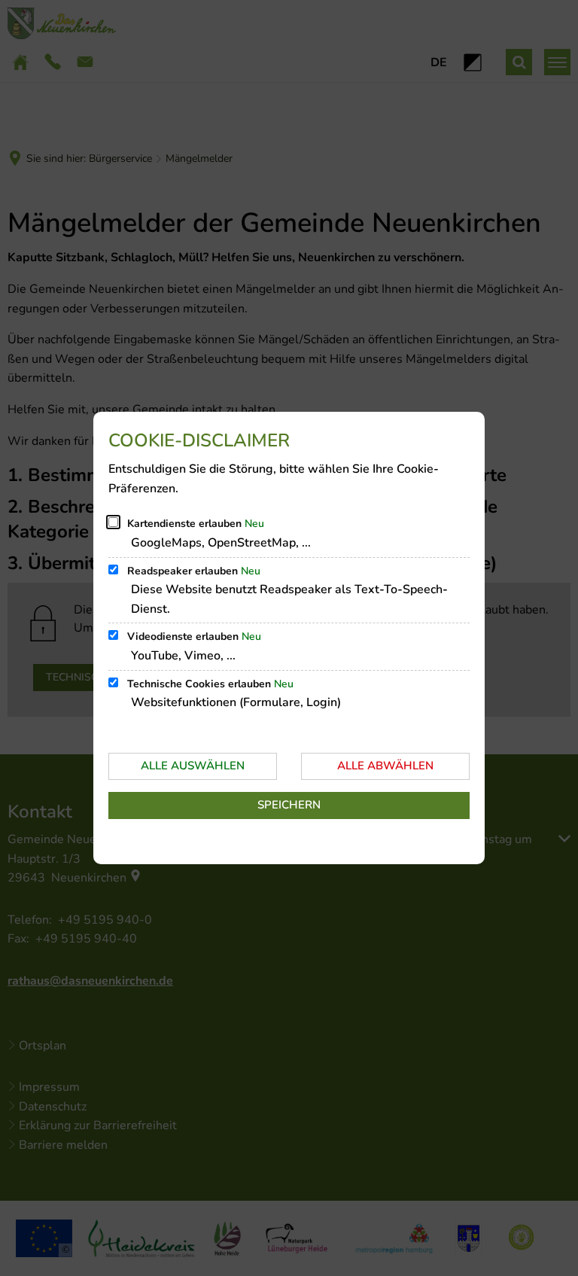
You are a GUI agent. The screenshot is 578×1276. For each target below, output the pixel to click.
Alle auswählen (193, 765)
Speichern (289, 804)
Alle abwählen (385, 765)
